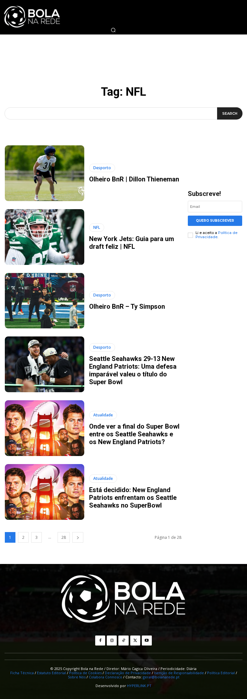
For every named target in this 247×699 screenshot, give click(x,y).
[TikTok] (123, 641)
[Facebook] (100, 641)
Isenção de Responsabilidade (179, 672)
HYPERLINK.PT (139, 685)
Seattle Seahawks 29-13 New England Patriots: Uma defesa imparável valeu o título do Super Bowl (133, 370)
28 (63, 537)
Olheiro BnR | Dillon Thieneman (134, 179)
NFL (96, 227)
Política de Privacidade (216, 234)
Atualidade (103, 415)
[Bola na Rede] (123, 599)
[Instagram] (112, 641)
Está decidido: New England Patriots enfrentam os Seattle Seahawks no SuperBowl (133, 497)
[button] (113, 30)
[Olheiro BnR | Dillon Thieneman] (44, 173)
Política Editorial (221, 672)
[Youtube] (147, 641)
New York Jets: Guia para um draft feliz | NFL (131, 242)
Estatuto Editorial (51, 672)
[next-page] (77, 537)
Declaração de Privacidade (128, 672)
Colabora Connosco (105, 677)
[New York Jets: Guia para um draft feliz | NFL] (44, 237)
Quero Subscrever (215, 220)
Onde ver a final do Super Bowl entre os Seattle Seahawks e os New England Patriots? (134, 434)
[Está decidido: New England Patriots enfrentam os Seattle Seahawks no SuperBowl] (44, 492)
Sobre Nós (77, 677)
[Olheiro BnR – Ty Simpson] (44, 301)
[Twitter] (135, 641)
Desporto (102, 167)
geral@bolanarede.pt (161, 677)
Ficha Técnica (22, 672)
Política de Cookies (85, 672)
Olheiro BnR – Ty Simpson (127, 306)
